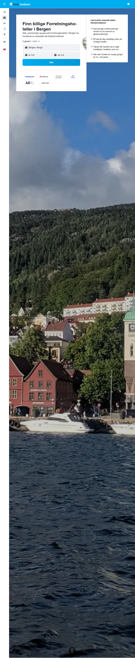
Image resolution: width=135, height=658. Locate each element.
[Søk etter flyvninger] (4, 12)
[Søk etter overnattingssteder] (4, 17)
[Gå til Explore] (4, 34)
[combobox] (31, 41)
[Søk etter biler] (4, 23)
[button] (4, 4)
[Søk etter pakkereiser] (4, 28)
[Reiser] (4, 42)
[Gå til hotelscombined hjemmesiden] (19, 4)
